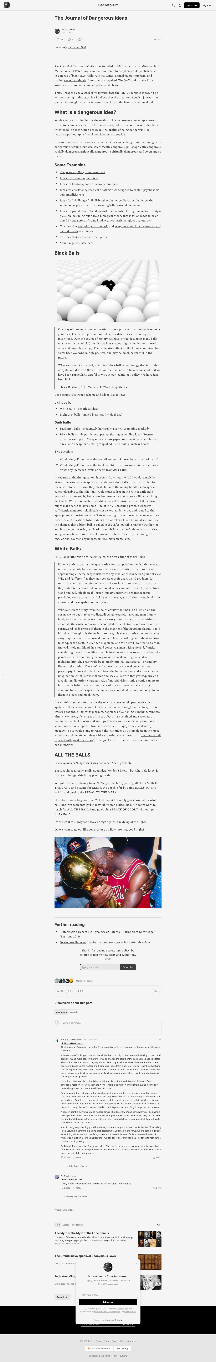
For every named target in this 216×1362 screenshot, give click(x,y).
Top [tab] (58, 1224)
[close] (136, 1263)
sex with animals (75, 80)
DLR (63, 1176)
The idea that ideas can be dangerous (84, 237)
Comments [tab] (61, 1012)
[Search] (173, 5)
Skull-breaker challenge (106, 200)
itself (101, 172)
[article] (108, 1240)
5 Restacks (88, 980)
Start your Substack (100, 1348)
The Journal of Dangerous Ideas (79, 172)
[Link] (50, 112)
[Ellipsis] (160, 1039)
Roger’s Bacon (68, 30)
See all (60, 1296)
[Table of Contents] (3, 681)
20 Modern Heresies (73, 942)
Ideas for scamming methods (79, 178)
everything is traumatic (93, 226)
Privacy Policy (130, 1311)
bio (75, 184)
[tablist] (67, 1012)
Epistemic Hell (77, 47)
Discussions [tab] (77, 1224)
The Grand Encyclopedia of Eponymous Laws (85, 1256)
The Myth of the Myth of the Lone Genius (82, 1233)
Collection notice (128, 1341)
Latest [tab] (66, 1224)
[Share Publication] (180, 5)
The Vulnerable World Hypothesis (104, 387)
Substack (93, 1355)
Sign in (207, 5)
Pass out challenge (135, 200)
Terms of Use (122, 1308)
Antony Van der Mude (72, 1039)
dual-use (115, 414)
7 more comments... (64, 1210)
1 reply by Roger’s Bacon (75, 1166)
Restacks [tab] (74, 1012)
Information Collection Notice (107, 1311)
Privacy (106, 1341)
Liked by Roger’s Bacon (73, 1043)
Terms (115, 1341)
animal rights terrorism (130, 76)
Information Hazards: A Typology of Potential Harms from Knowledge (107, 932)
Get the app (122, 1348)
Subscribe (191, 5)
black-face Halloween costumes (93, 76)
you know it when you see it (105, 134)
